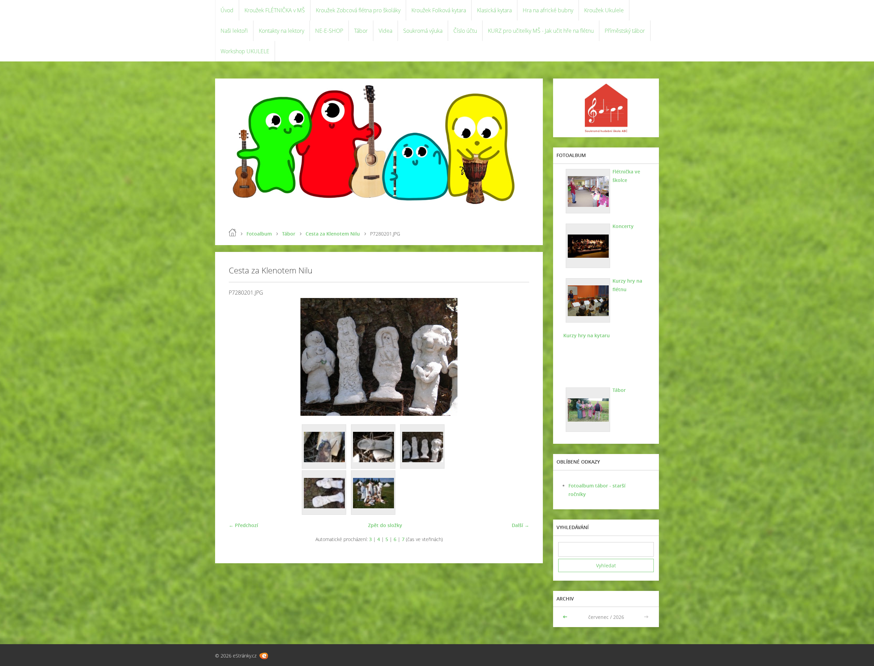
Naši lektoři (234, 30)
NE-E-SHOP (329, 30)
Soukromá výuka (422, 30)
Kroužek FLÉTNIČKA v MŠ (274, 10)
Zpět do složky (385, 525)
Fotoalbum (259, 233)
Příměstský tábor (625, 30)
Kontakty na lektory (281, 30)
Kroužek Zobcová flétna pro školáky (358, 10)
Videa (385, 30)
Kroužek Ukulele (604, 10)
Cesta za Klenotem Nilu (333, 233)
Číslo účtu (465, 30)
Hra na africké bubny (548, 10)
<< (565, 617)
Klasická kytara (494, 10)
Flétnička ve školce (626, 175)
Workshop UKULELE (245, 51)
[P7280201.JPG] (422, 447)
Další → (520, 525)
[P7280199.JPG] (324, 447)
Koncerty (623, 226)
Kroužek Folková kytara (438, 10)
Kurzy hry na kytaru (586, 335)
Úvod (227, 10)
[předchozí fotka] (240, 357)
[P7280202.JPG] (324, 493)
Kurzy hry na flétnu (627, 285)
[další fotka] (518, 357)
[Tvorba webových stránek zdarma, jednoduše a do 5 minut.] (263, 656)
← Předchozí (243, 525)
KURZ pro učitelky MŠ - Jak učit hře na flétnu (541, 30)
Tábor (361, 30)
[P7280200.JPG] (373, 447)
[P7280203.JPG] (373, 493)
